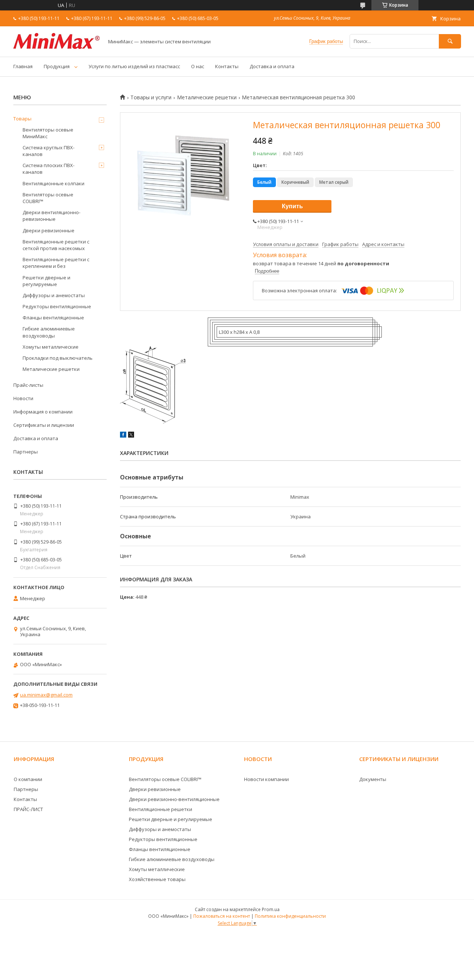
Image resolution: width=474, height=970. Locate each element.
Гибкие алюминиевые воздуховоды (49, 332)
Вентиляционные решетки (160, 809)
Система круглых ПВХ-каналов (48, 150)
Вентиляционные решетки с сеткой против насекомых (56, 245)
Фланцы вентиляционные (53, 317)
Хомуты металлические (51, 346)
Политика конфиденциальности (290, 916)
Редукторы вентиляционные (57, 306)
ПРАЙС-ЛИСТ (28, 809)
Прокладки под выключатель (58, 358)
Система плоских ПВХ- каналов (48, 168)
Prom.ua (271, 909)
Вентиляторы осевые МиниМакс (48, 133)
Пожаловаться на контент (221, 916)
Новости (23, 398)
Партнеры (25, 451)
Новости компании (266, 779)
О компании (28, 779)
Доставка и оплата (272, 66)
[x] (131, 435)
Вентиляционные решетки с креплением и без (56, 262)
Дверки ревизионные (48, 230)
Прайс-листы (28, 385)
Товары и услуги (150, 97)
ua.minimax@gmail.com (46, 695)
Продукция (57, 66)
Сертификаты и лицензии (43, 425)
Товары (22, 118)
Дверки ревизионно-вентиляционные (174, 799)
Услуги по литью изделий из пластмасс (134, 66)
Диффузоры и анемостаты (54, 295)
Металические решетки (207, 97)
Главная (23, 66)
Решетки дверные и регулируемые (46, 281)
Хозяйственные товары (157, 879)
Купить (292, 206)
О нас (197, 66)
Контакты (226, 66)
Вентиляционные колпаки (53, 183)
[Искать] (450, 41)
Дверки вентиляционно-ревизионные (51, 215)
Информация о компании (43, 411)
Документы (372, 779)
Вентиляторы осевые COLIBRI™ (48, 198)
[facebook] (123, 435)
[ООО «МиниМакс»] (56, 47)
